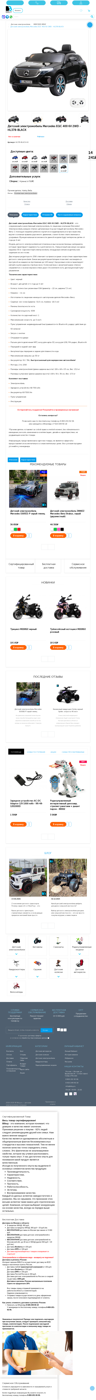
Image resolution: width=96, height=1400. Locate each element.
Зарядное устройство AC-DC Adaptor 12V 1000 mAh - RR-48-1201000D (26, 803)
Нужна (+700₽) (27, 181)
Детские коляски (42, 1055)
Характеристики (30, 215)
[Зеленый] (15, 529)
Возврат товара (23, 1065)
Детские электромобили (45, 1058)
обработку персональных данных (34, 1038)
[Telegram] (7, 17)
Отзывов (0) (47, 215)
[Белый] (12, 529)
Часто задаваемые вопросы (69, 215)
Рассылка (68, 1062)
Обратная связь (24, 1059)
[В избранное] (27, 535)
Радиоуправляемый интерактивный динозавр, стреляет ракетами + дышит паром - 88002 (65, 804)
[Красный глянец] (18, 529)
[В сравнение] (30, 535)
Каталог (18, 10)
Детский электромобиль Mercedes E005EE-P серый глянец (27, 512)
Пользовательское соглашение (13, 1070)
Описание (13, 215)
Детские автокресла (43, 1051)
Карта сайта (24, 1069)
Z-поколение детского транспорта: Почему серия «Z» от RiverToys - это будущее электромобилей (25, 905)
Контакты (10, 1051)
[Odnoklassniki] (61, 1030)
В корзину (18, 535)
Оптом (9, 1055)
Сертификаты (11, 1065)
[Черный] (62, 529)
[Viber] (75, 1093)
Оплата (9, 1062)
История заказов (71, 1055)
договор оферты (34, 1036)
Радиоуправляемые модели (46, 1065)
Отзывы (23, 1055)
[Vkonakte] (58, 1029)
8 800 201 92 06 (72, 1079)
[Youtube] (65, 1030)
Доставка (10, 1058)
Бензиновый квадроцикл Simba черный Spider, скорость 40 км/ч (68, 710)
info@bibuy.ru (70, 1086)
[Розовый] (58, 529)
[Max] (3, 17)
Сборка (13, 181)
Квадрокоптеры (42, 1062)
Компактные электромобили (26, 193)
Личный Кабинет (71, 1051)
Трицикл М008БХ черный (23, 629)
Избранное (69, 1058)
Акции (22, 1073)
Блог (48, 853)
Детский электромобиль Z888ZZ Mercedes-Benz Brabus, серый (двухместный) (67, 514)
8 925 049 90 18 (72, 1083)
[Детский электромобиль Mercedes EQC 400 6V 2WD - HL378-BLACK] (48, 70)
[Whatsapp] (11, 17)
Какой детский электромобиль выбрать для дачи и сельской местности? (66, 905)
